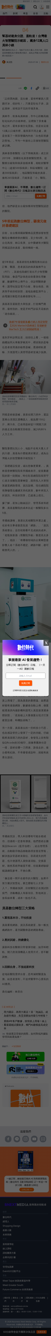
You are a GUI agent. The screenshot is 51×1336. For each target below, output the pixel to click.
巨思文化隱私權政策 (30, 690)
